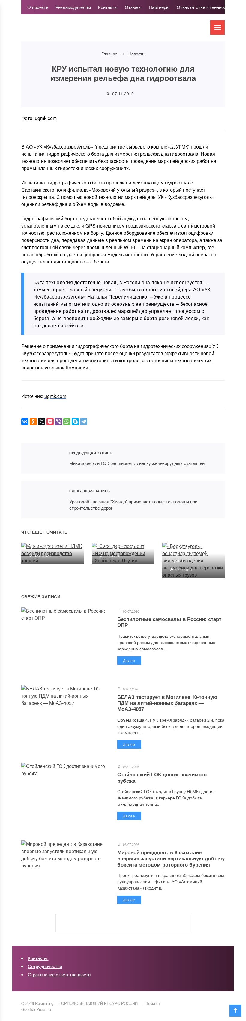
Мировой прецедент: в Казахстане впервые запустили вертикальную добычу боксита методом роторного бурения (171, 858)
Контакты (38, 958)
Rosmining (66, 31)
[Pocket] (50, 421)
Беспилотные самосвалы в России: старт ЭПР (169, 621)
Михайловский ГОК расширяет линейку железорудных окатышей (41, 458)
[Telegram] (83, 421)
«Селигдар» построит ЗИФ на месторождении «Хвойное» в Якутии (123, 540)
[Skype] (75, 421)
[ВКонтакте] (24, 421)
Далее (129, 660)
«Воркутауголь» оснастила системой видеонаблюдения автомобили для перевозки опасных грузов (191, 545)
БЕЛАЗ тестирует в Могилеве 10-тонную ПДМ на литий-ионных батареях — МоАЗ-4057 (167, 703)
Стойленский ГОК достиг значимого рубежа (162, 777)
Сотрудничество (45, 966)
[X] (41, 421)
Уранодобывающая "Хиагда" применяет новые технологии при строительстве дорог (41, 499)
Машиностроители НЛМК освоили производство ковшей (51, 540)
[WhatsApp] (66, 421)
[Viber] (58, 421)
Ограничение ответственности (59, 974)
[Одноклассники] (33, 421)
